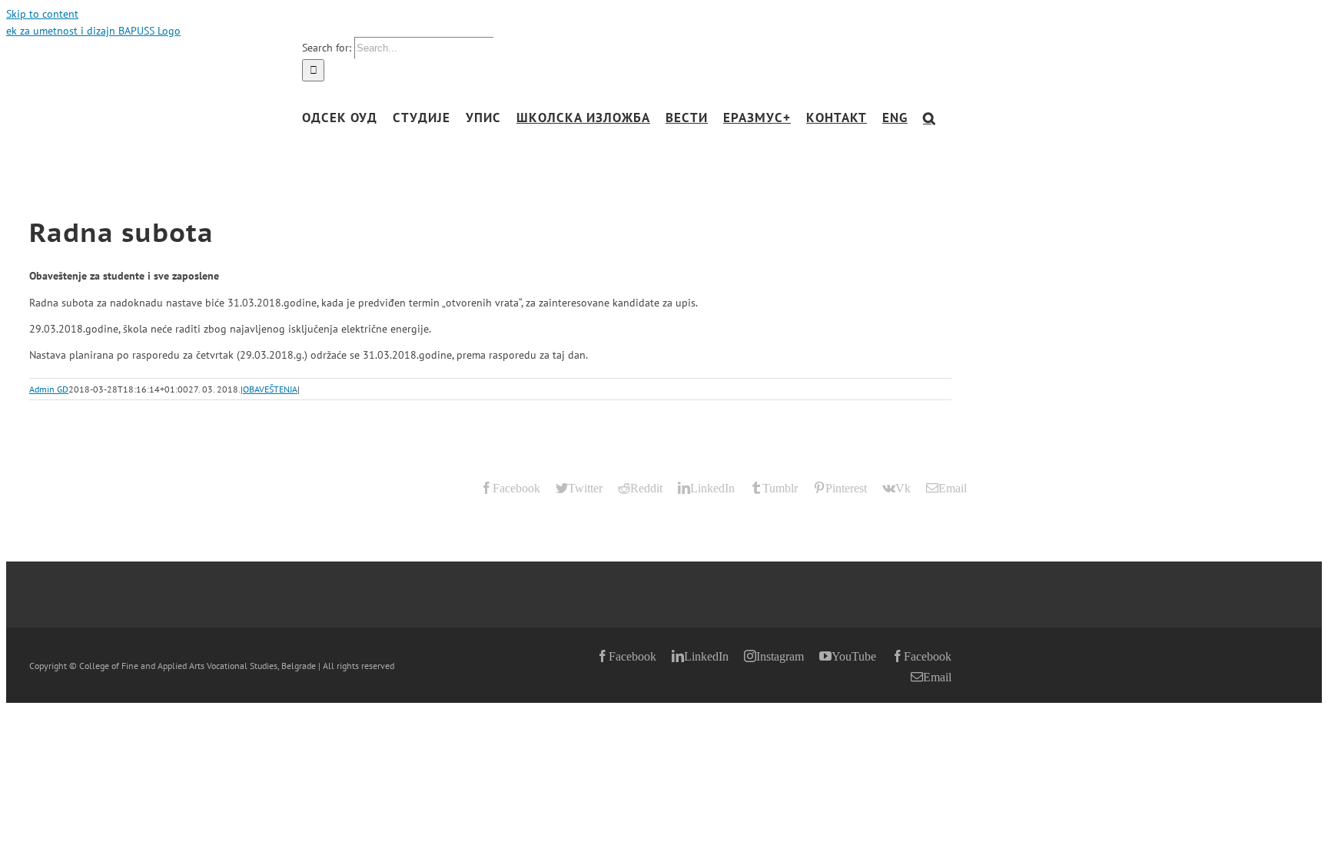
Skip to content (42, 14)
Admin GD (48, 389)
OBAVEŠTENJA (270, 389)
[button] (929, 117)
